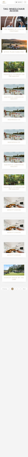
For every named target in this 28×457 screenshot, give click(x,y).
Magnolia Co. (14, 120)
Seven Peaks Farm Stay (14, 52)
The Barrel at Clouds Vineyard (14, 30)
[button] (25, 2)
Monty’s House (14, 210)
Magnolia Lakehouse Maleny (14, 98)
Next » (24, 288)
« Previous (4, 288)
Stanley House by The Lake (14, 278)
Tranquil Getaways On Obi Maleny (14, 75)
